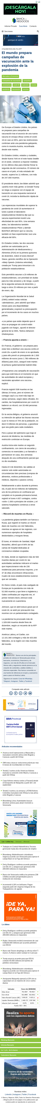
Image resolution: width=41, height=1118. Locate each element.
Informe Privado (11, 26)
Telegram (6, 681)
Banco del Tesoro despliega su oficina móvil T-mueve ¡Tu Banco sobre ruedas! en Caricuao (21, 952)
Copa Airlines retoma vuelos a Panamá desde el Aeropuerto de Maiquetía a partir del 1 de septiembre (20, 783)
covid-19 (16, 85)
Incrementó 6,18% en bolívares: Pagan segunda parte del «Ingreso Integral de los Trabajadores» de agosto (19, 887)
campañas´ (27, 80)
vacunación (16, 89)
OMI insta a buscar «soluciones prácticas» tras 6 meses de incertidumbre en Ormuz (21, 764)
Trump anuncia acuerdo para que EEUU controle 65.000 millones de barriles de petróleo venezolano (18, 961)
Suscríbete (23, 26)
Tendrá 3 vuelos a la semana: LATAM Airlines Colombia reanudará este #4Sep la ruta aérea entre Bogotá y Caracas (20, 793)
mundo (33, 85)
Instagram (14, 681)
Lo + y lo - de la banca (9, 1050)
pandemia (6, 89)
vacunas (26, 89)
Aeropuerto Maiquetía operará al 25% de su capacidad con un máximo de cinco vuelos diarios (19, 981)
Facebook (28, 681)
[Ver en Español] (39, 2)
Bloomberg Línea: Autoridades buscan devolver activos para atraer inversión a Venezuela (18, 803)
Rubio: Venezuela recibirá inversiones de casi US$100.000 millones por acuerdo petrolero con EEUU (20, 943)
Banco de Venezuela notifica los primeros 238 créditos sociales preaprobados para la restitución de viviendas (20, 877)
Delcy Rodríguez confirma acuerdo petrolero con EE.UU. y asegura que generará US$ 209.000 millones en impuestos (20, 867)
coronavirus (7, 85)
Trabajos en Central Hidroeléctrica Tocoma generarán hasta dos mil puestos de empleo (20, 848)
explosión (25, 85)
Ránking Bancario (7, 1040)
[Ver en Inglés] (37, 2)
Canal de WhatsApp (25, 678)
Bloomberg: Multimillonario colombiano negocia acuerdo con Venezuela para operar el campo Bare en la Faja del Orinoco (21, 857)
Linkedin (8, 1094)
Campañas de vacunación (12, 80)
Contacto (33, 26)
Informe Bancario (7, 1045)
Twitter (21, 681)
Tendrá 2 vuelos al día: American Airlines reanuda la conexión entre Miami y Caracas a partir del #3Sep (20, 773)
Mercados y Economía (10, 76)
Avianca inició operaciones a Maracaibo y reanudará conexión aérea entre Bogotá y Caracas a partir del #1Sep (19, 755)
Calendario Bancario (8, 1055)
